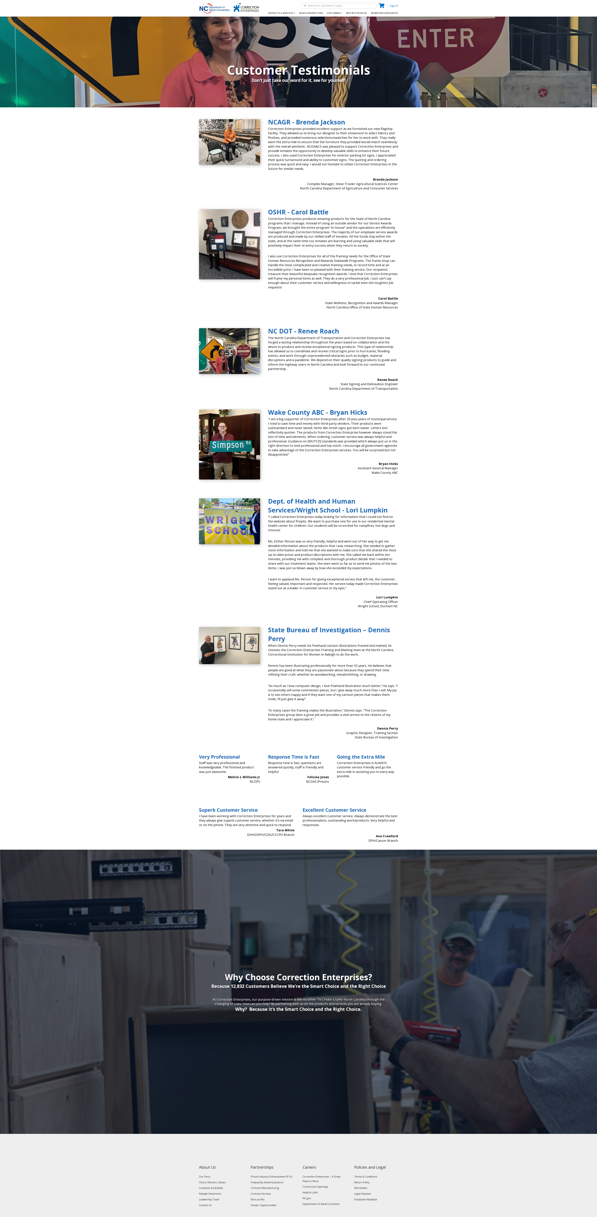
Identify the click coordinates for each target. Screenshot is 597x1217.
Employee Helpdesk (365, 1199)
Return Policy (362, 1182)
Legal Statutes (362, 1193)
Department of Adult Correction (321, 1204)
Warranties (360, 1188)
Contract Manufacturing (265, 1188)
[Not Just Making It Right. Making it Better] (246, 7)
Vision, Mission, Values (212, 1182)
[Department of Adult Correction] (216, 9)
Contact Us (205, 1205)
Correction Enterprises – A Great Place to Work (321, 1179)
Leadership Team (209, 1199)
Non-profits (258, 1199)
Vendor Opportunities (263, 1205)
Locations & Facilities (211, 1188)
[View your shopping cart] (381, 5)
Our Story (204, 1176)
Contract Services (261, 1193)
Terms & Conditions (365, 1176)
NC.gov (307, 1198)
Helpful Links (310, 1192)
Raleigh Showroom (210, 1193)
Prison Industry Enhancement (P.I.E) (271, 1176)
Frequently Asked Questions (267, 1182)
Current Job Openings (315, 1186)
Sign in (394, 5)
